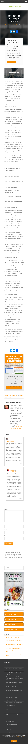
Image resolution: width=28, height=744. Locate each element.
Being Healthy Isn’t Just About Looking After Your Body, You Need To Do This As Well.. (14, 650)
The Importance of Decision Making (13, 712)
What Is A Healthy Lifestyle (11, 697)
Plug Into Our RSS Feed (11, 629)
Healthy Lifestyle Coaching (11, 724)
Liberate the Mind (14, 24)
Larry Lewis (15, 395)
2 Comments (9, 397)
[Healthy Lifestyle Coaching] (14, 605)
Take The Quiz (11, 62)
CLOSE (14, 741)
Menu (2, 1)
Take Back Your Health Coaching (12, 726)
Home (6, 24)
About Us (8, 732)
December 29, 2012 (8, 395)
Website (6, 535)
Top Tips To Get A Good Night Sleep (13, 637)
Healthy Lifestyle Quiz (10, 705)
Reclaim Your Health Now (11, 686)
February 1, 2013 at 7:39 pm (12, 471)
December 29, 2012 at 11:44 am (12, 441)
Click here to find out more (14, 387)
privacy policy (17, 736)
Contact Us (8, 729)
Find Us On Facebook (10, 619)
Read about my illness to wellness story (16, 428)
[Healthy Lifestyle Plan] (14, 373)
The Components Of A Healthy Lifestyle (14, 702)
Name (5, 523)
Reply (20, 463)
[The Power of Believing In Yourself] (14, 78)
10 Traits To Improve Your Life (12, 714)
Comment (6, 509)
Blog (9, 24)
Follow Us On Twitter (10, 624)
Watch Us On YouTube (10, 614)
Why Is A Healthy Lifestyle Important (13, 699)
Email (5, 529)
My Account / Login (10, 721)
